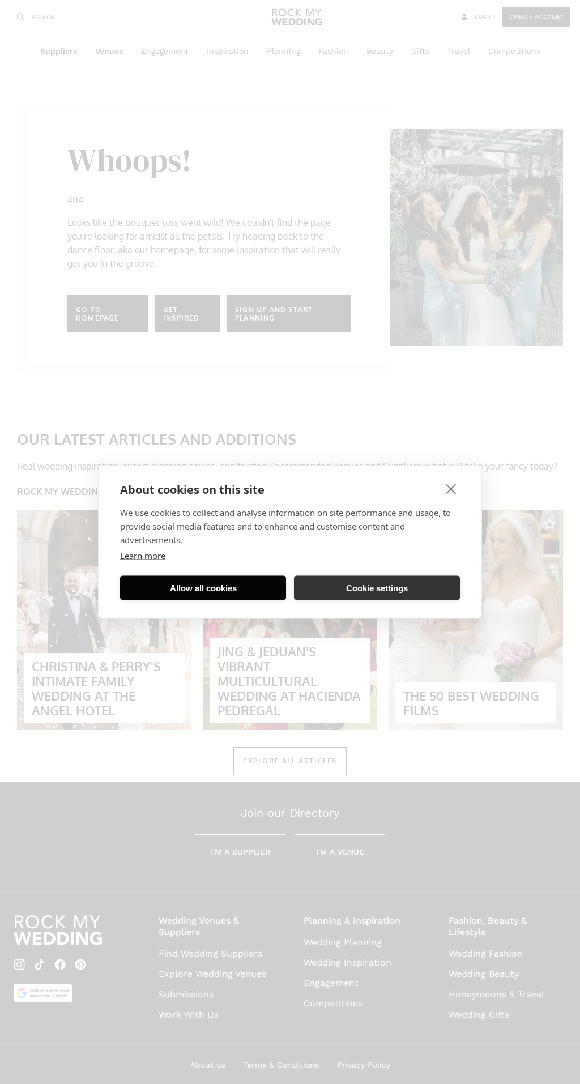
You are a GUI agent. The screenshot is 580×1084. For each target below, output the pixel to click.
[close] (451, 489)
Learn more (142, 555)
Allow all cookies (203, 587)
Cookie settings (377, 587)
